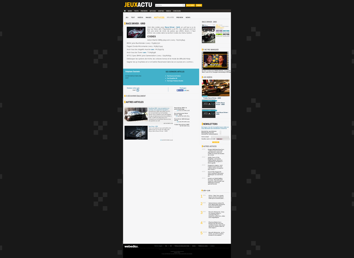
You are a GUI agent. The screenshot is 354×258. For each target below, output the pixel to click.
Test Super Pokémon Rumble (175, 81)
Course (220, 25)
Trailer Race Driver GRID (181, 124)
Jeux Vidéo (190, 5)
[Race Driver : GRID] (208, 42)
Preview (179, 17)
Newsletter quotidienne (208, 131)
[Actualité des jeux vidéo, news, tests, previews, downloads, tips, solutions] (125, 11)
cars (152, 49)
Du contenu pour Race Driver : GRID (181, 114)
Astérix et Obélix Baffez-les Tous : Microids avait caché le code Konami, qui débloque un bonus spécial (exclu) (216, 181)
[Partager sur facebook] (180, 90)
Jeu (127, 17)
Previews (144, 11)
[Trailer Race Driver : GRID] (216, 88)
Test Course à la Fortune (174, 76)
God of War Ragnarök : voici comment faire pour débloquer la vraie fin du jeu (216, 174)
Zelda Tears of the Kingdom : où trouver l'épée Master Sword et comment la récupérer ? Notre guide (215, 160)
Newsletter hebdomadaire (209, 134)
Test (133, 17)
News (130, 11)
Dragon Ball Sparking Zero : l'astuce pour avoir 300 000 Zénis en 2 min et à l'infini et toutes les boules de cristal (216, 152)
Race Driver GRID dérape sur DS (182, 119)
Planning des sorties (207, 132)
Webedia (182, 251)
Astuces (153, 11)
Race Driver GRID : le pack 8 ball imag (180, 108)
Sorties (161, 11)
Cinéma (198, 5)
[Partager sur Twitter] (186, 90)
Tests (136, 11)
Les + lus (206, 190)
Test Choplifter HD (172, 78)
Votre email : (205, 136)
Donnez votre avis (133, 88)
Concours (177, 11)
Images (148, 17)
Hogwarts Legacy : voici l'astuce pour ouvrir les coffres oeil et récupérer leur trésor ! (215, 167)
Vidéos (168, 11)
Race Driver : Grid (172, 27)
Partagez (183, 88)
